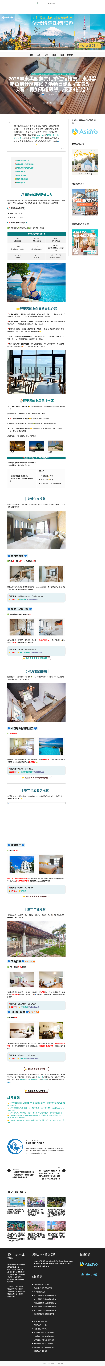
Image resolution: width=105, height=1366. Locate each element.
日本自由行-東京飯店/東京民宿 (44, 1332)
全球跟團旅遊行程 (39, 1292)
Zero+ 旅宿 (23, 1058)
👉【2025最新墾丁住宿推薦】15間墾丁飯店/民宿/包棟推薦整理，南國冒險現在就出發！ (35, 1113)
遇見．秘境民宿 (25, 652)
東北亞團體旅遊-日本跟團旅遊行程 (45, 1295)
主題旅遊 (33, 74)
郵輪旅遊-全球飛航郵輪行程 (43, 1288)
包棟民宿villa (42, 74)
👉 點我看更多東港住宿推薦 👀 (36, 658)
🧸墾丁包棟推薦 (20, 183)
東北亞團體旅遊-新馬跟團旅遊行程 (45, 1310)
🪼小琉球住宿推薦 (20, 175)
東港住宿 (51, 135)
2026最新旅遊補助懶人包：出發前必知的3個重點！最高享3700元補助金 (16, 1211)
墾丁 (62, 74)
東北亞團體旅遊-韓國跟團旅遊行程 (45, 1299)
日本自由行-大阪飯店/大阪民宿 (44, 1336)
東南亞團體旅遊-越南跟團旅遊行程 (45, 1307)
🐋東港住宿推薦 (20, 172)
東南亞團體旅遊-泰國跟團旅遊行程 (45, 1303)
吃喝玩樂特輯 (56, 74)
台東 (33, 1080)
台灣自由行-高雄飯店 (40, 1329)
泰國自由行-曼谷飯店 (40, 1351)
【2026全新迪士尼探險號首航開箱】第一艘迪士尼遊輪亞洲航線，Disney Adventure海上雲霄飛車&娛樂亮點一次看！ (16, 1237)
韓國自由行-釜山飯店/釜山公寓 (44, 1347)
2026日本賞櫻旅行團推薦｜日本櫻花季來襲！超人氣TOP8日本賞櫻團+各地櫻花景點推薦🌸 (56, 1236)
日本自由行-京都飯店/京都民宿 (44, 1340)
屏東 (66, 74)
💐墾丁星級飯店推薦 (21, 179)
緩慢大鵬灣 (22, 599)
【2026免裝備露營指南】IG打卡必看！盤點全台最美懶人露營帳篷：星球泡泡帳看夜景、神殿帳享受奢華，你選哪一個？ (56, 1213)
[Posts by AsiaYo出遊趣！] (43, 94)
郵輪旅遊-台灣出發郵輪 (41, 1284)
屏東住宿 (35, 138)
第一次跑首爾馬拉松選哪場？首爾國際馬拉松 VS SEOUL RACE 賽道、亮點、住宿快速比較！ (36, 1212)
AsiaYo (40, 135)
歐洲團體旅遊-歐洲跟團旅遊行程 (44, 1314)
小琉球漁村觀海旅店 (26, 772)
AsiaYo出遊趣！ (50, 94)
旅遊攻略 (71, 74)
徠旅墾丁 (24, 891)
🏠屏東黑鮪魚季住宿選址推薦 (24, 168)
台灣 (49, 74)
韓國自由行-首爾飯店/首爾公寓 (44, 1344)
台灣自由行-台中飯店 (40, 1325)
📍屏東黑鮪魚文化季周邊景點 (24, 164)
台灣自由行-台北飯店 (40, 1321)
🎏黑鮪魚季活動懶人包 (22, 160)
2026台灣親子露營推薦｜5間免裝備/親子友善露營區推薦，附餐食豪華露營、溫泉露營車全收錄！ (36, 1236)
